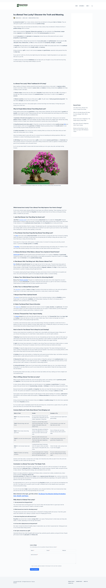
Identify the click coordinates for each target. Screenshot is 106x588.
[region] (53, 584)
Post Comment (34, 569)
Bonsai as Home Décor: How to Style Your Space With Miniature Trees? (80, 130)
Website (64, 550)
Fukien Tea (18, 306)
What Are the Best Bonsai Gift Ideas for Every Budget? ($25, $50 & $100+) (81, 114)
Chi (65, 124)
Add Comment (34, 554)
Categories (81, 5)
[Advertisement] (40, 72)
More (87, 5)
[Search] (92, 5)
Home (76, 5)
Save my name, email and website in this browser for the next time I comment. (47, 565)
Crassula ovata (22, 219)
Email (48, 550)
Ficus (16, 235)
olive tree (17, 289)
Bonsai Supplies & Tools (34, 17)
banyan (17, 297)
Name (32, 550)
